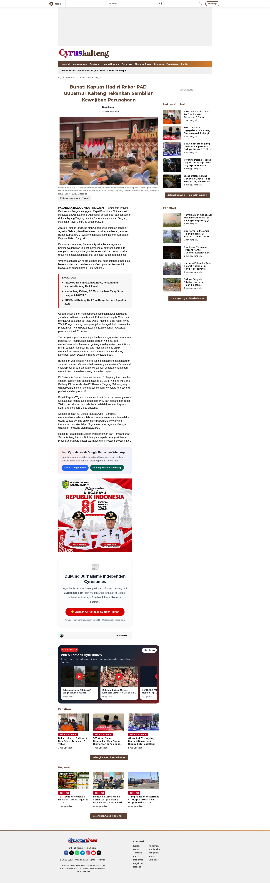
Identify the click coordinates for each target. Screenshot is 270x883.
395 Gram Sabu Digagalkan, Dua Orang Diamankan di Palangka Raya (106, 742)
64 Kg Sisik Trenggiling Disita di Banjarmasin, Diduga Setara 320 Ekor (141, 741)
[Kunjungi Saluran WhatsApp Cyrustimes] (77, 852)
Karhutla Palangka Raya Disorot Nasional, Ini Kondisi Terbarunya (197, 266)
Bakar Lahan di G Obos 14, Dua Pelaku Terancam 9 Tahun (73, 741)
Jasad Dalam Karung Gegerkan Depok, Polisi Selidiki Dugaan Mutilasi (197, 179)
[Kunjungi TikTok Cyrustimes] (99, 852)
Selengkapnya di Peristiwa (107, 757)
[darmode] (200, 3)
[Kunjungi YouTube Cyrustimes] (93, 852)
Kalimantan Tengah (91, 77)
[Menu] (52, 4)
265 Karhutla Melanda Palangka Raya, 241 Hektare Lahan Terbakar (197, 234)
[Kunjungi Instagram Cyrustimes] (88, 852)
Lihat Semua (149, 650)
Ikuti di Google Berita (75, 467)
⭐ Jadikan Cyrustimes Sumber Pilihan (95, 611)
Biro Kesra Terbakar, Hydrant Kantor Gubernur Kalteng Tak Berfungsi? (196, 251)
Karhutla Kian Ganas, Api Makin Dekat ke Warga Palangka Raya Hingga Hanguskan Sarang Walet (198, 220)
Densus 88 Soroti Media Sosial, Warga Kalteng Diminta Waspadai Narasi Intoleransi (107, 801)
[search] (161, 3)
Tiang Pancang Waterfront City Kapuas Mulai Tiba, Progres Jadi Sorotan (143, 799)
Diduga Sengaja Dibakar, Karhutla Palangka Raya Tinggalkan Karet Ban (196, 283)
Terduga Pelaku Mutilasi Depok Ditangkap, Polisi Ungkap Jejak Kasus (197, 162)
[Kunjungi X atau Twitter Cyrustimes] (71, 852)
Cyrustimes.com (67, 77)
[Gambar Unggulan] (108, 151)
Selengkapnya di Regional (107, 816)
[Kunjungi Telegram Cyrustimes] (82, 852)
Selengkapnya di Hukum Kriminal (186, 195)
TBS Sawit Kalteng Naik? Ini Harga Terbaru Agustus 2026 (73, 799)
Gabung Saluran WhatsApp (107, 467)
